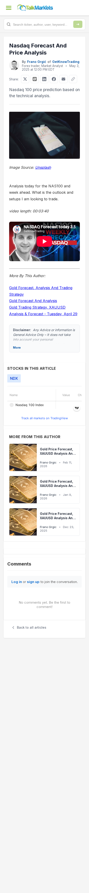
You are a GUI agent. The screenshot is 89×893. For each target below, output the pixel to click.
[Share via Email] (63, 79)
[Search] (77, 24)
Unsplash (43, 167)
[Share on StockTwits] (35, 79)
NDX (14, 378)
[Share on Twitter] (25, 79)
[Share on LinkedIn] (44, 79)
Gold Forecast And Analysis (33, 300)
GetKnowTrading (65, 62)
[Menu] (9, 8)
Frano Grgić (36, 62)
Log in (16, 582)
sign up (33, 582)
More (17, 347)
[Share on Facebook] (54, 79)
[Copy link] (73, 79)
